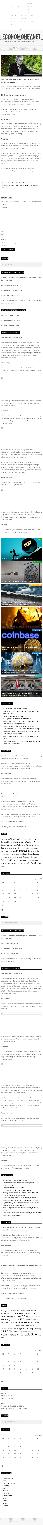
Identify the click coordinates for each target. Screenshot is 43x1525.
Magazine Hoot (19, 1521)
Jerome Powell (5, 854)
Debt (39, 539)
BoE (18, 839)
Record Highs (29, 857)
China (9, 842)
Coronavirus (19, 842)
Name (3, 231)
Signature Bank (30, 87)
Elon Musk (13, 848)
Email (3, 235)
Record (10, 857)
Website (3, 239)
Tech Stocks (24, 863)
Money (5, 1501)
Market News (31, 85)
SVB (10, 88)
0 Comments (36, 88)
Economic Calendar (35, 585)
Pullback (36, 854)
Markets (38, 85)
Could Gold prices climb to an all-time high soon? (20, 627)
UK (35, 863)
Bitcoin (13, 839)
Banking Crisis (5, 839)
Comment (4, 208)
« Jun (21, 29)
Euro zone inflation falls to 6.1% (13, 716)
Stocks (9, 863)
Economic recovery (34, 845)
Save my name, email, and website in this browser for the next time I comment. (21, 244)
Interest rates (19, 87)
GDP (10, 851)
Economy (38, 676)
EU (17, 848)
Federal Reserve (31, 848)
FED (14, 87)
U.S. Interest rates (20, 88)
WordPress (32, 1521)
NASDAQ (28, 854)
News (2, 87)
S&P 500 (6, 860)
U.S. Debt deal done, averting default (18, 558)
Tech (18, 863)
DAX (15, 845)
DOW (24, 845)
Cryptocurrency (36, 630)
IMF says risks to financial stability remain (18, 581)
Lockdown (13, 854)
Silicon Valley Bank (19, 860)
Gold (39, 607)
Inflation (21, 851)
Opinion (5, 1506)
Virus (39, 863)
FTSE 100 (4, 851)
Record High (17, 857)
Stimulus (30, 860)
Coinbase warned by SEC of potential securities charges (21, 729)
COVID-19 (30, 841)
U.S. (13, 88)
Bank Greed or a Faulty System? (22, 183)
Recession (4, 857)
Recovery (38, 857)
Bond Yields (24, 839)
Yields (2, 866)
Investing (6, 1493)
